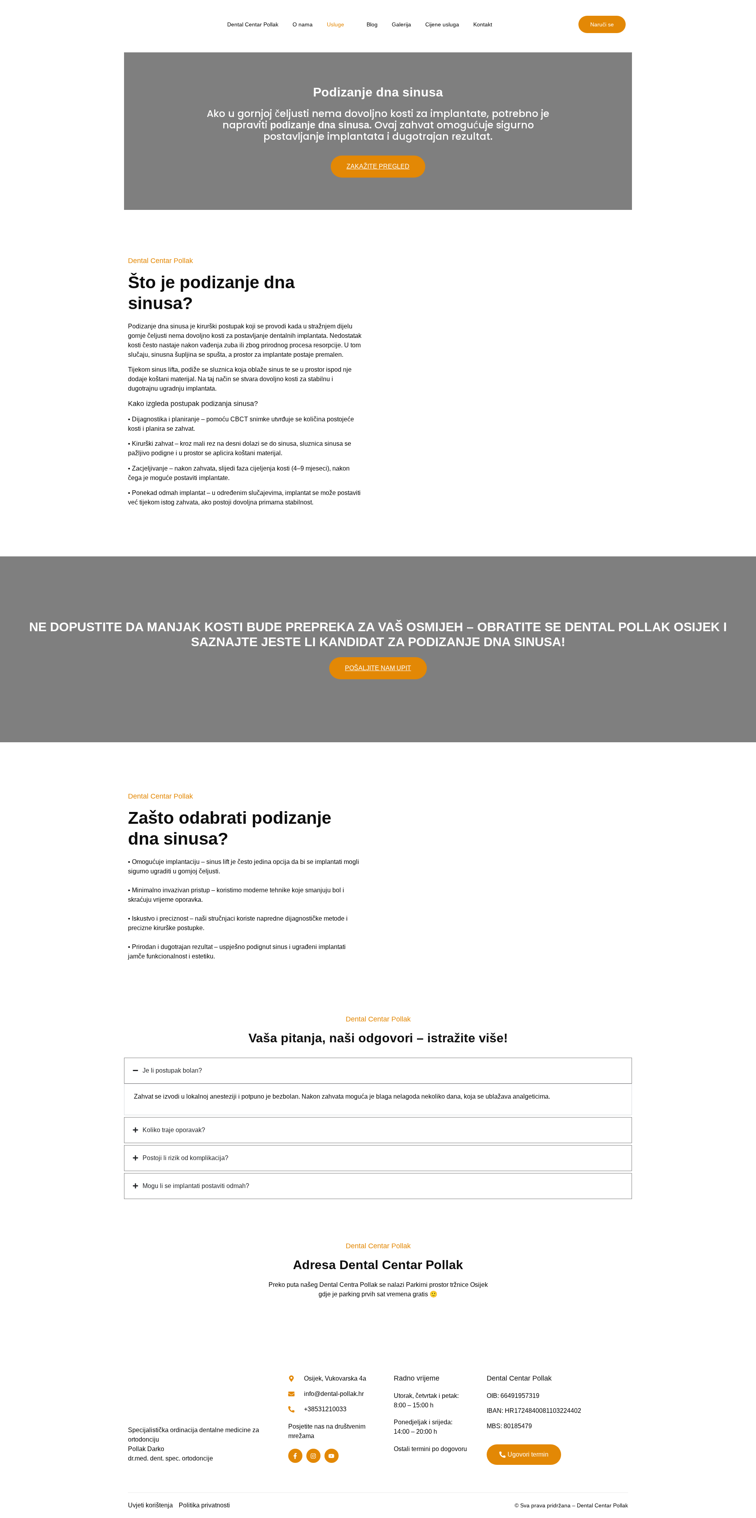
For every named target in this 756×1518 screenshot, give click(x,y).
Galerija (401, 24)
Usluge (335, 24)
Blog (372, 24)
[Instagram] (313, 1456)
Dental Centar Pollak (252, 24)
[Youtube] (331, 1456)
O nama (303, 24)
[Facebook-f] (295, 1456)
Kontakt (482, 24)
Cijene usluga (442, 24)
